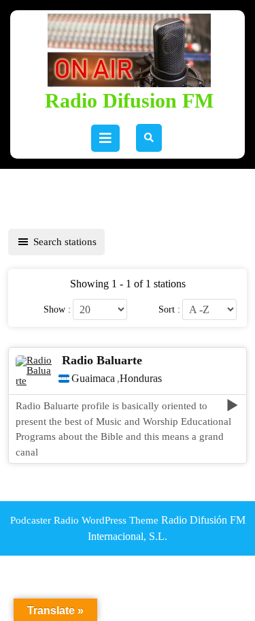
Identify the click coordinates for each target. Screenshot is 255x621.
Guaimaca (93, 378)
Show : (57, 309)
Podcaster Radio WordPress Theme (84, 520)
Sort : (169, 309)
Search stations (65, 241)
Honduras (141, 378)
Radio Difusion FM (129, 100)
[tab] (105, 138)
